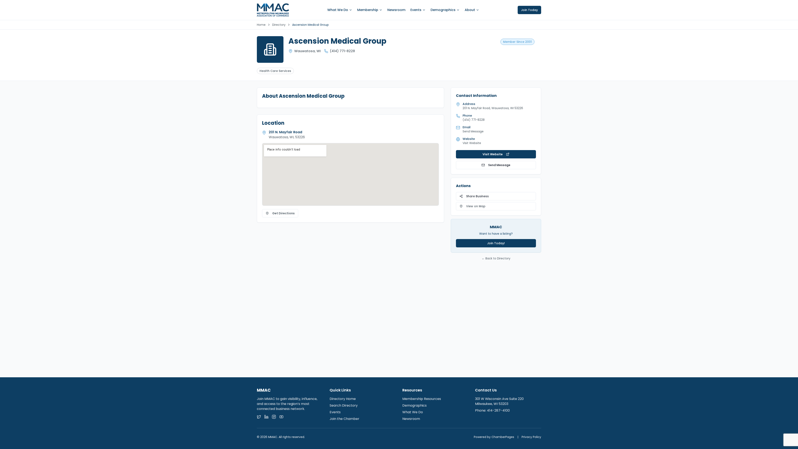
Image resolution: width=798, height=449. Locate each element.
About (470, 9)
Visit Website (472, 143)
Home (261, 25)
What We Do (337, 9)
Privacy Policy (531, 437)
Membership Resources (421, 398)
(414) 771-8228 (342, 51)
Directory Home (343, 398)
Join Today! (496, 243)
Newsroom (396, 9)
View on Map (475, 206)
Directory (279, 25)
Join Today (529, 10)
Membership (367, 9)
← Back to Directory (496, 258)
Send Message (499, 165)
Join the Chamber (344, 418)
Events (415, 9)
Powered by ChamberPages (494, 437)
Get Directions (283, 213)
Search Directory (344, 405)
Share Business (477, 196)
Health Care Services (275, 71)
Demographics (443, 9)
